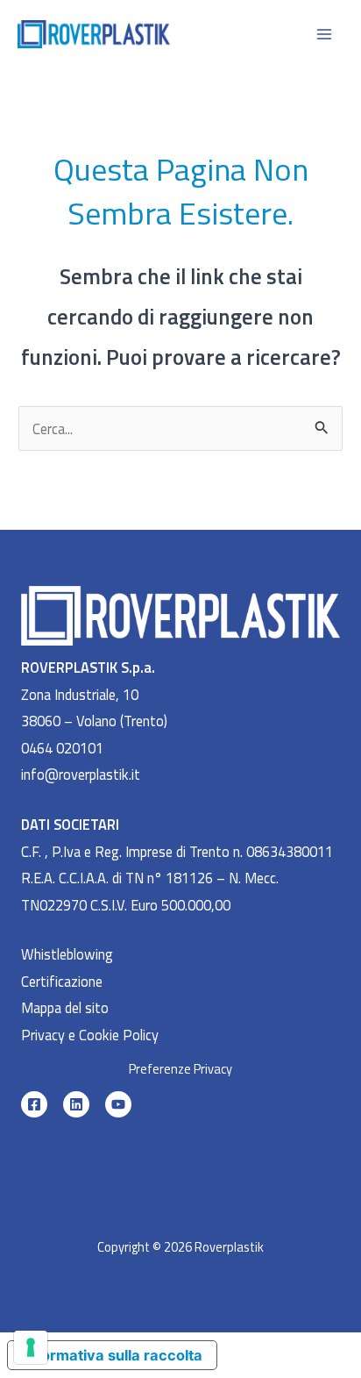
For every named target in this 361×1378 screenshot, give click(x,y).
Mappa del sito (65, 1007)
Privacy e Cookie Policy (90, 1035)
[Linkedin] (76, 1104)
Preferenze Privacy (180, 1069)
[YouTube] (118, 1104)
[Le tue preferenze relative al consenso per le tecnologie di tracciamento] (30, 1347)
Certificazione (62, 981)
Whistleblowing (67, 954)
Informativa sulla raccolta (112, 1355)
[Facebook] (34, 1104)
